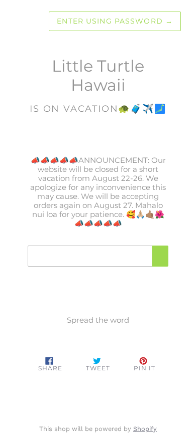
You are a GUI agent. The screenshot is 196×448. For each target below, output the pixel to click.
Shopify (145, 428)
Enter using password (115, 21)
